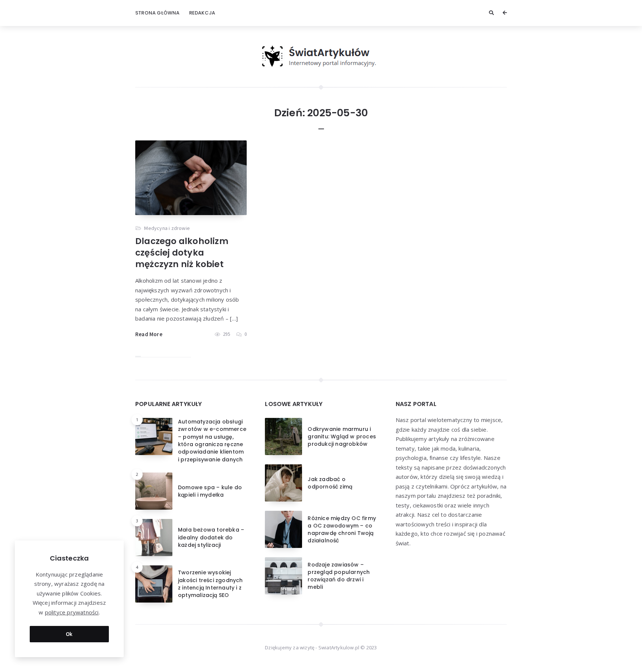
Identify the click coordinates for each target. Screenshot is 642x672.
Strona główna (157, 12)
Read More (148, 334)
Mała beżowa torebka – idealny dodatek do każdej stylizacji (211, 537)
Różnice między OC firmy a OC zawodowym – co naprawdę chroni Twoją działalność (342, 529)
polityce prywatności (72, 612)
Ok (69, 633)
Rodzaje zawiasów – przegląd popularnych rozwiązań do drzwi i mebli (339, 576)
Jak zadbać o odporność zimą (330, 482)
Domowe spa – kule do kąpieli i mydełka (210, 491)
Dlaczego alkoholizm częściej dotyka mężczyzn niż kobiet (181, 252)
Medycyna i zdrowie (167, 228)
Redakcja (202, 12)
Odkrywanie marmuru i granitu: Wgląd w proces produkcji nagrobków (342, 436)
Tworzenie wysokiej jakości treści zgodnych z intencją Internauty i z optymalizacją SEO (210, 584)
